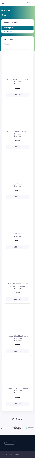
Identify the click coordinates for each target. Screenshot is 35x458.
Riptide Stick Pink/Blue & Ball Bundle (17, 337)
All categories (9, 28)
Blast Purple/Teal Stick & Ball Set (17, 133)
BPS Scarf (17, 234)
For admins (9, 443)
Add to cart (17, 95)
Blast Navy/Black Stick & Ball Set (17, 80)
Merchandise (8, 31)
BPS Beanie (17, 184)
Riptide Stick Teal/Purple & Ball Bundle (17, 389)
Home (3, 10)
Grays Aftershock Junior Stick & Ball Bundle (17, 285)
